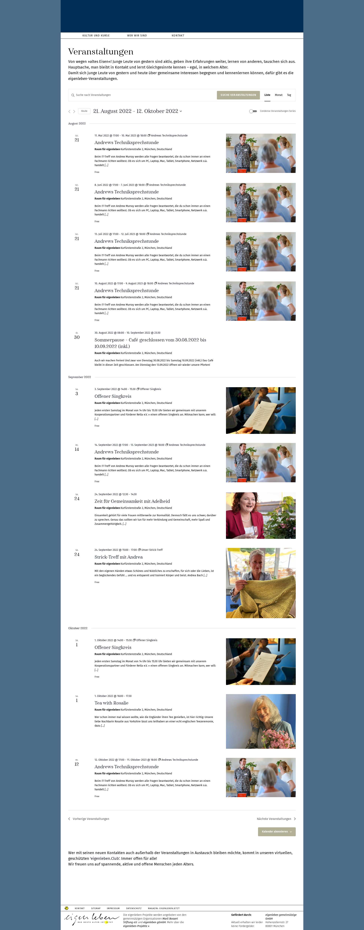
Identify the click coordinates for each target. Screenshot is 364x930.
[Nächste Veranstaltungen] (74, 111)
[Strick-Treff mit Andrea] (261, 583)
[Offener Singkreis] (261, 410)
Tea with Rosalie (112, 703)
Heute (84, 111)
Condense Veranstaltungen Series (278, 111)
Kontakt (80, 908)
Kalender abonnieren (275, 831)
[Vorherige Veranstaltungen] (69, 111)
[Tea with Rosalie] (261, 721)
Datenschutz (134, 908)
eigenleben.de (182, 17)
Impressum (113, 908)
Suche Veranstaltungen (238, 95)
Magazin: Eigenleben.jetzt (164, 908)
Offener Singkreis (113, 396)
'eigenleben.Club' (104, 858)
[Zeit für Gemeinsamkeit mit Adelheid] (261, 515)
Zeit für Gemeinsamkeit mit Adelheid (132, 501)
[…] (106, 165)
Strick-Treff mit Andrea (119, 557)
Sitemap (95, 908)
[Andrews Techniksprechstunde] (261, 153)
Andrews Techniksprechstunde (127, 143)
